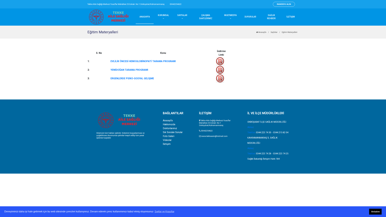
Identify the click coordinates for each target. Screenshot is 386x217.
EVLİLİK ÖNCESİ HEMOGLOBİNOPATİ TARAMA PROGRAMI (143, 61)
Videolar (167, 140)
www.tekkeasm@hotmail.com (214, 136)
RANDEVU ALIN (284, 4)
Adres (250, 127)
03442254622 (175, 4)
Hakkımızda (169, 124)
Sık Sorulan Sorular (173, 132)
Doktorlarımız (170, 128)
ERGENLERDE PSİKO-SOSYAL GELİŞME (132, 78)
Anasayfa (262, 32)
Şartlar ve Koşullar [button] (164, 211)
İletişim (167, 144)
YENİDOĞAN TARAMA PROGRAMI (129, 69)
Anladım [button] (375, 211)
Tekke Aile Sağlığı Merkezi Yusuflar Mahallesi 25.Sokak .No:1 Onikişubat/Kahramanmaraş (126, 4)
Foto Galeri (168, 136)
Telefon (251, 132)
